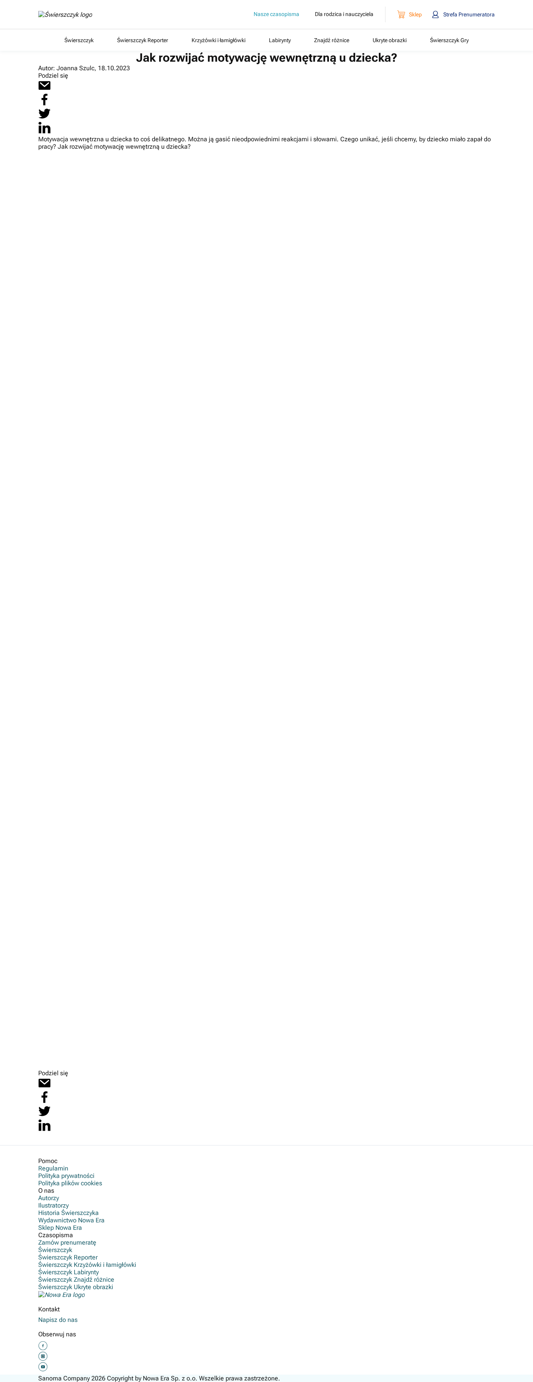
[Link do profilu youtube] (43, 1370)
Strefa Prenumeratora (469, 14)
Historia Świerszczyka (68, 1213)
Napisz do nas (58, 1319)
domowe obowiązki (401, 956)
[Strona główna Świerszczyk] (65, 14)
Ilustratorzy (53, 1205)
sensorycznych (415, 1015)
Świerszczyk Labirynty (280, 906)
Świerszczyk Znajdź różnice (357, 906)
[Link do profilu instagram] (43, 1359)
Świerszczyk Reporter (342, 897)
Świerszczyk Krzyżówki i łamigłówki (192, 906)
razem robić (448, 938)
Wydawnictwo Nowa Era (71, 1220)
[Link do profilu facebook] (43, 1349)
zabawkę (373, 629)
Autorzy (48, 1198)
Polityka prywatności (66, 1175)
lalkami (471, 568)
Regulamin (53, 1168)
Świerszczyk (286, 897)
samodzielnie (422, 471)
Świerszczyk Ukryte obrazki (75, 1287)
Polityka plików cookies (70, 1183)
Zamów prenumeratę (67, 1242)
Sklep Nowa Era (60, 1227)
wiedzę (277, 915)
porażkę (90, 506)
